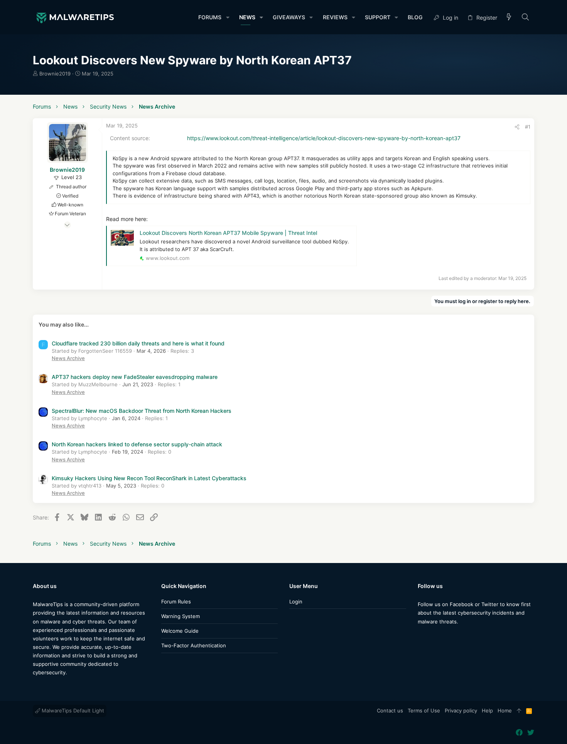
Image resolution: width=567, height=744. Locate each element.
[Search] (525, 17)
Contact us (390, 710)
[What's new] (509, 17)
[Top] (519, 711)
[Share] (517, 127)
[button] (227, 17)
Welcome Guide (180, 631)
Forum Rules (176, 601)
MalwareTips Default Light (72, 710)
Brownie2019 (55, 73)
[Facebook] (421, 636)
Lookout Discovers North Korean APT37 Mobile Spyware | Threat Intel (228, 233)
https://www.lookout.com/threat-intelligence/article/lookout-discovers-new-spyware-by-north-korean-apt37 (324, 138)
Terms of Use (424, 710)
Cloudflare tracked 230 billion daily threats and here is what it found (138, 343)
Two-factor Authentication (193, 645)
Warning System (180, 616)
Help (487, 710)
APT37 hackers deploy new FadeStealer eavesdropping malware (135, 377)
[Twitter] (432, 636)
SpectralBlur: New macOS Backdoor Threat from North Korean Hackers (141, 410)
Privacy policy (461, 710)
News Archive (68, 358)
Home (505, 710)
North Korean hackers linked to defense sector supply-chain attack (137, 444)
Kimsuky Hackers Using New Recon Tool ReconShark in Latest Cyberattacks (149, 478)
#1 (527, 127)
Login (295, 601)
